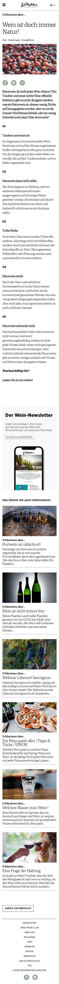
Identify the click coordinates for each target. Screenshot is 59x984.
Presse (30, 951)
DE (51, 5)
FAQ (29, 965)
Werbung (29, 946)
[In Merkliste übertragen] (22, 83)
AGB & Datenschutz (29, 961)
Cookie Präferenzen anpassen (29, 970)
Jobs (29, 942)
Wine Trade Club (29, 928)
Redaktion (29, 937)
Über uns (29, 932)
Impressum (30, 956)
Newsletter (29, 923)
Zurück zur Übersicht (18, 908)
